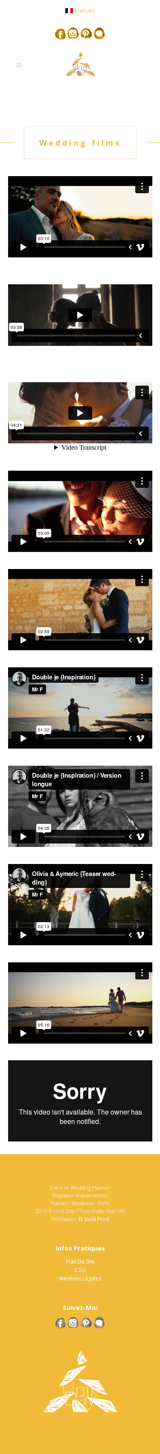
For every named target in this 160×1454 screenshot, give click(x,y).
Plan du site (80, 1261)
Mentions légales (80, 1278)
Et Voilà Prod (94, 1219)
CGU (80, 1270)
